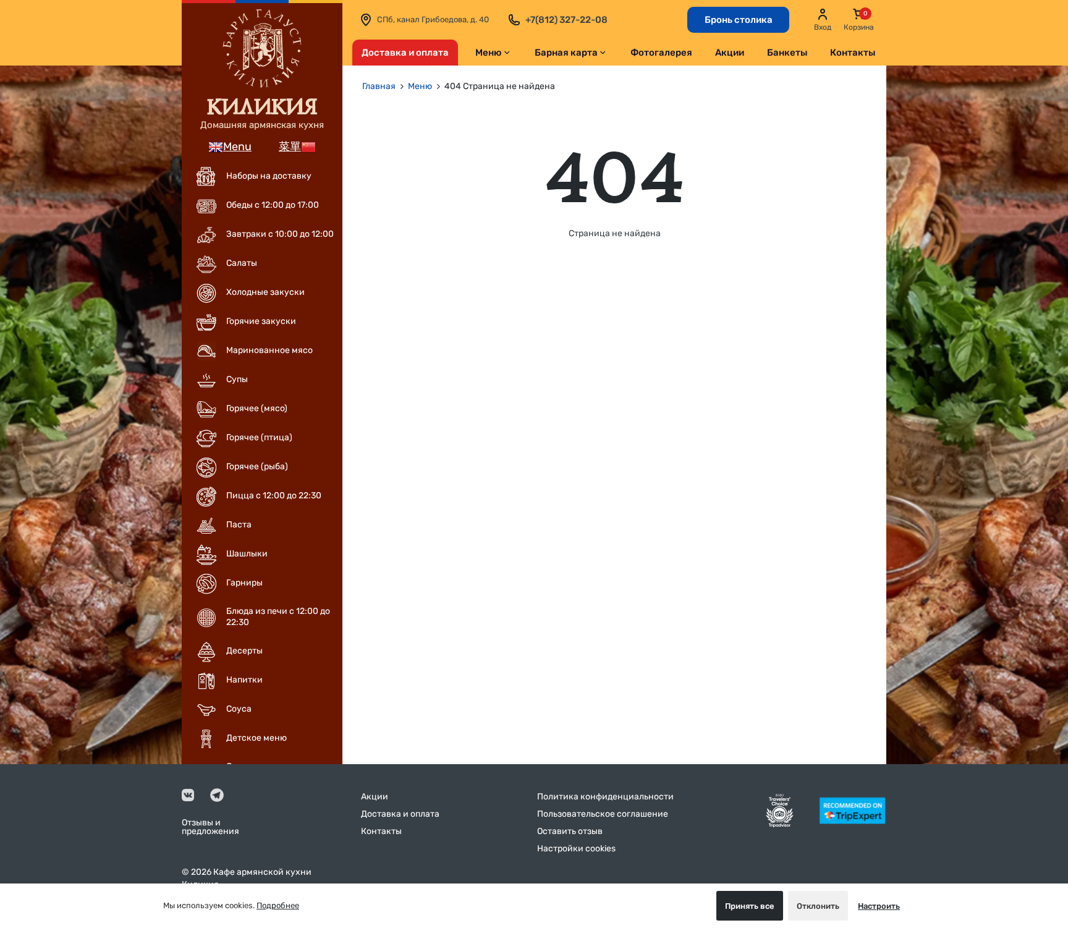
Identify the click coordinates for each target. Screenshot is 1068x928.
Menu (237, 146)
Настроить (879, 906)
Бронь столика (739, 19)
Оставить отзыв (570, 831)
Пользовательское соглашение (602, 814)
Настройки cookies (576, 848)
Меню (488, 52)
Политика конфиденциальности (605, 796)
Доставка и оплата (405, 52)
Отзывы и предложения (210, 827)
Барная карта (566, 52)
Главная (379, 86)
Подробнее (277, 905)
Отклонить (818, 906)
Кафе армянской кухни (262, 872)
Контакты (852, 52)
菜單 (290, 146)
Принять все (749, 906)
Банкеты (787, 52)
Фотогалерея (661, 52)
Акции (729, 52)
